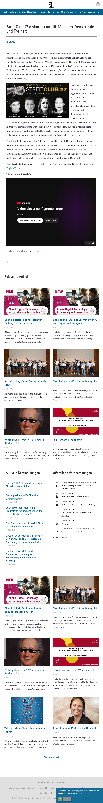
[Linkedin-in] (46, 793)
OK (60, 799)
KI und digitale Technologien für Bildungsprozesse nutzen (23, 321)
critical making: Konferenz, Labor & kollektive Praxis (76, 487)
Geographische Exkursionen (72, 523)
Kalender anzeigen (60, 537)
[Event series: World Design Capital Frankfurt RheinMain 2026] (95, 482)
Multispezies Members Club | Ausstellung (78, 504)
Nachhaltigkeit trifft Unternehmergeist (75, 381)
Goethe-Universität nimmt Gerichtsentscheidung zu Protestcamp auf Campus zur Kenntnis (21, 556)
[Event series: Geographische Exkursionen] (73, 521)
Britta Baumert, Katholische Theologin (75, 728)
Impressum (53, 798)
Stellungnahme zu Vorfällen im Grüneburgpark (22, 497)
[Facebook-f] (51, 793)
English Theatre (14, 168)
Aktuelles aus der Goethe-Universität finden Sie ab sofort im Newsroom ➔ (51, 12)
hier (38, 250)
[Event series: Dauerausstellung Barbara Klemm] (72, 494)
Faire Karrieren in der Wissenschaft (73, 670)
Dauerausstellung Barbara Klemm (75, 496)
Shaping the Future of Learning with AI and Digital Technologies (75, 321)
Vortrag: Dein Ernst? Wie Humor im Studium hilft (24, 441)
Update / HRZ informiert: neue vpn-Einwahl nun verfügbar (24, 484)
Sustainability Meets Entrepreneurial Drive (25, 383)
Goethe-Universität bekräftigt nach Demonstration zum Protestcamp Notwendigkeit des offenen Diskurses (26, 539)
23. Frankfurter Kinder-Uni (72, 531)
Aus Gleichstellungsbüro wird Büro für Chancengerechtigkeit (24, 525)
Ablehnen (67, 799)
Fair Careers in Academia (67, 440)
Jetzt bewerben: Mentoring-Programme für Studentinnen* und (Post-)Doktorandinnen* (24, 511)
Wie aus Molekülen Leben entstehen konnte (25, 730)
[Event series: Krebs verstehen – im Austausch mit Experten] (73, 509)
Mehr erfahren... (77, 793)
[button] (51, 757)
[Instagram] (41, 793)
